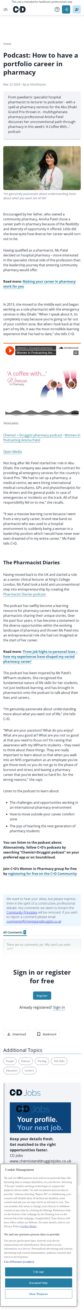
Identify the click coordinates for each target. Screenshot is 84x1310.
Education (11, 1070)
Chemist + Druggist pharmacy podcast (32, 435)
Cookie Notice (29, 1226)
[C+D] (19, 9)
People (10, 1061)
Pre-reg (42, 1061)
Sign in (59, 1007)
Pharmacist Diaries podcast (24, 594)
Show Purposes (38, 1293)
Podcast (25, 1061)
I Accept (38, 1271)
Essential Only (38, 1282)
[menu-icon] (5, 9)
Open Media (12, 451)
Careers (29, 1070)
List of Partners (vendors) (19, 1261)
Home (7, 44)
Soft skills (59, 1061)
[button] (57, 9)
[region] (38, 1235)
